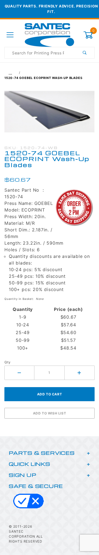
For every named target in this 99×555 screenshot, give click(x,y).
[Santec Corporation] (49, 34)
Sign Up (22, 475)
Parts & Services (42, 453)
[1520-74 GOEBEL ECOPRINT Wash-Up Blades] (49, 114)
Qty (7, 362)
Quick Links (29, 464)
